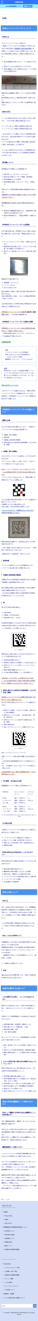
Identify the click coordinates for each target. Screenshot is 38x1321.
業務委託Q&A (8, 1242)
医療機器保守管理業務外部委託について (15, 1227)
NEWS (6, 1219)
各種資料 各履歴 (9, 1294)
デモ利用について (9, 1290)
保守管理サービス (9, 1231)
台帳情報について (9, 1238)
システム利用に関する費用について (14, 1298)
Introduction (7, 1264)
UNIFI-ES (19, 2)
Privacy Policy (8, 1216)
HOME (6, 1212)
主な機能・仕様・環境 (11, 1271)
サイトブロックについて (11, 1286)
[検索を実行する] (34, 1306)
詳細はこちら (27, 6)
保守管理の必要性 (9, 1235)
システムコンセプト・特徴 (12, 1267)
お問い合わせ (8, 1223)
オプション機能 (9, 1278)
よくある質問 (8, 1282)
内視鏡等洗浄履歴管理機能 (12, 1249)
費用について (8, 1246)
